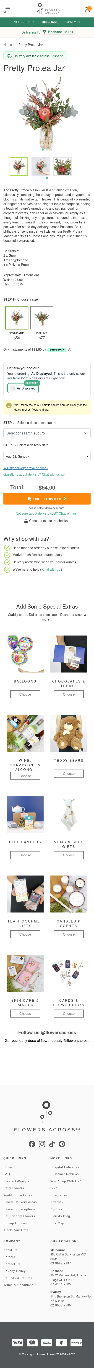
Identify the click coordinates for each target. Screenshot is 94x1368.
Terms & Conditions (18, 1285)
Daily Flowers (13, 1188)
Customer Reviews (64, 1174)
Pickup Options (15, 1223)
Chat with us (51, 569)
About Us (10, 1250)
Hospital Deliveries (64, 1167)
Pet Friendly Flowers (19, 1216)
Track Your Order (16, 1230)
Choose (25, 694)
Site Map (57, 1223)
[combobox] (43, 433)
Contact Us (12, 1264)
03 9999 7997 (60, 1263)
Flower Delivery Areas (20, 1202)
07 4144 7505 (60, 1284)
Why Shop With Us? (65, 1181)
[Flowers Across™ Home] (48, 8)
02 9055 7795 (60, 1305)
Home (7, 44)
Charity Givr (59, 1195)
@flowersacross (58, 1032)
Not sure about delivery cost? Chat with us (46, 513)
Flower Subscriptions (19, 1209)
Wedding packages (17, 1195)
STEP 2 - (9, 422)
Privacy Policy (14, 1271)
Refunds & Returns (17, 1278)
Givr (53, 1188)
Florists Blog (60, 1216)
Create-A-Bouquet (17, 1181)
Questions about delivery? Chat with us (31, 474)
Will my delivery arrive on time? (25, 467)
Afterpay (56, 1202)
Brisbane (50, 22)
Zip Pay (56, 1209)
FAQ (6, 1174)
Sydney (70, 22)
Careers (9, 1257)
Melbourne (22, 22)
